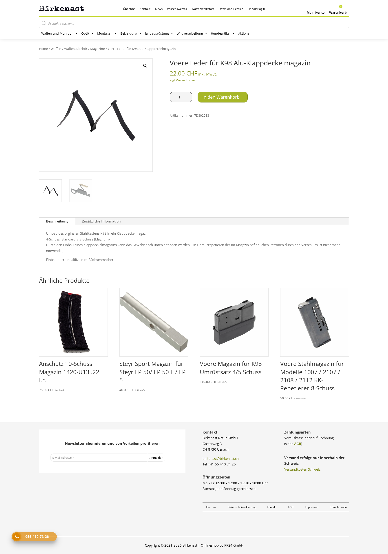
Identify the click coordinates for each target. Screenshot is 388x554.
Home (43, 49)
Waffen (56, 49)
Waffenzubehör (75, 49)
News (159, 9)
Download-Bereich (231, 9)
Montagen (104, 33)
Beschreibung (57, 221)
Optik (85, 33)
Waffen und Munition (57, 33)
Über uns (129, 9)
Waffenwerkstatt (203, 9)
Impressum (312, 507)
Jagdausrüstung (157, 33)
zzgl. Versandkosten (182, 80)
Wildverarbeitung (190, 33)
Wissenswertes (177, 9)
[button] (145, 66)
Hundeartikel (220, 33)
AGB (297, 443)
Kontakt (145, 9)
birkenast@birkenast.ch (221, 458)
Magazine (97, 49)
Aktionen (244, 33)
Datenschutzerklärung (242, 507)
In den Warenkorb (221, 97)
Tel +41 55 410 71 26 (219, 464)
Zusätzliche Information (101, 221)
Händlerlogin (256, 9)
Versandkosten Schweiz (302, 469)
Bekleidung (128, 33)
